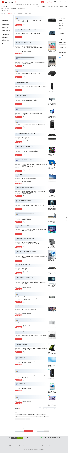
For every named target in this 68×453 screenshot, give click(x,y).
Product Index (32, 443)
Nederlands (39, 445)
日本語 (49, 445)
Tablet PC (35, 416)
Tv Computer (61, 31)
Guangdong (5, 36)
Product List (3, 13)
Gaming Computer (6, 24)
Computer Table (61, 25)
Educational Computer (6, 29)
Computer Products (5, 20)
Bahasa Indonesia (36, 446)
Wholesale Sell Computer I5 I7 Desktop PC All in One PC (52, 51)
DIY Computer (5, 27)
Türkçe (58, 445)
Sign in (66, 2)
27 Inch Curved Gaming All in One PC (52, 366)
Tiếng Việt (30, 446)
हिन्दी (51, 445)
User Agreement (29, 448)
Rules (66, 6)
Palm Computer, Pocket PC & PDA (21, 416)
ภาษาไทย (54, 445)
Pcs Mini (60, 21)
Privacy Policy (39, 448)
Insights (36, 443)
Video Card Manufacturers (63, 50)
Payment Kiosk (46, 416)
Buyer (43, 6)
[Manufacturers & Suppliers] (7, 2)
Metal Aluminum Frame (62, 18)
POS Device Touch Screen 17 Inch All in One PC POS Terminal (52, 353)
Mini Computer (5, 23)
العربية (43, 445)
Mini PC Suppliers (32, 4)
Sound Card (61, 26)
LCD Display (30, 416)
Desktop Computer (62, 30)
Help (48, 6)
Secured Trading (28, 13)
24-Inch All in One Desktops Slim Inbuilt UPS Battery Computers (52, 392)
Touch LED (60, 20)
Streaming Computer (6, 30)
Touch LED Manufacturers (63, 42)
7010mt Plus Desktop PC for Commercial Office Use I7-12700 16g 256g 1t (52, 130)
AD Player (40, 416)
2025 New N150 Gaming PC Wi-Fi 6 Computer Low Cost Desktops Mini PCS (52, 328)
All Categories (4, 6)
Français (23, 445)
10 (17, 408)
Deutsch (35, 445)
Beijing (3, 39)
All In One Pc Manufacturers (63, 45)
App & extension (54, 6)
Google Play (20, 437)
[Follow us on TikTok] (50, 437)
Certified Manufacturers (18, 13)
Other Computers (5, 32)
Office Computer (5, 26)
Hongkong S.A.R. (5, 40)
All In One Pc (61, 23)
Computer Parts (61, 33)
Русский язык (27, 445)
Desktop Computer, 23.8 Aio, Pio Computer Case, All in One (52, 209)
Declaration (34, 448)
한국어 (46, 445)
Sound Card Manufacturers (63, 49)
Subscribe (46, 430)
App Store (14, 437)
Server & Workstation (31, 414)
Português (19, 445)
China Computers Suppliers (25, 4)
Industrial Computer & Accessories (21, 414)
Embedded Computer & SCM (41, 414)
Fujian (3, 42)
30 (19, 408)
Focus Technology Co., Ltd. (35, 449)
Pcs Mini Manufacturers (63, 44)
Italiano (32, 445)
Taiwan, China (5, 37)
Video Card (60, 28)
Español (15, 445)
